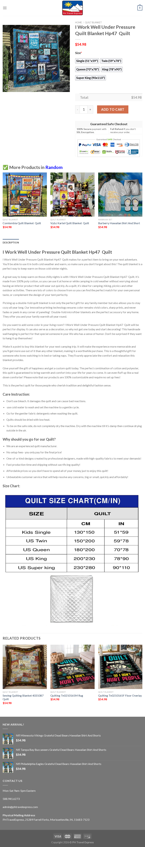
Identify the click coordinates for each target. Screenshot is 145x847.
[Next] (142, 205)
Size (78, 53)
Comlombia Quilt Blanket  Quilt (22, 223)
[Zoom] (7, 87)
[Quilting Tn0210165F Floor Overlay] (120, 667)
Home (78, 22)
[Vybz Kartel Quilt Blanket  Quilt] (72, 194)
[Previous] (2, 205)
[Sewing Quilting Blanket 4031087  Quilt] (25, 667)
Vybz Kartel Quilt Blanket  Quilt (69, 223)
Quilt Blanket (93, 22)
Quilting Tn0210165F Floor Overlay (120, 695)
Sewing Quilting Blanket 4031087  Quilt (23, 697)
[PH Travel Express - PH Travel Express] (72, 8)
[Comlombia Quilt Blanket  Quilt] (25, 194)
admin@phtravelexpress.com (20, 807)
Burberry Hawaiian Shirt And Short (119, 223)
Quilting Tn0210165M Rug (66, 695)
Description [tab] (11, 242)
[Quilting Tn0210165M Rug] (72, 667)
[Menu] (5, 8)
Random (54, 167)
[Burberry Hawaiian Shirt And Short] (120, 194)
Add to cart (112, 109)
